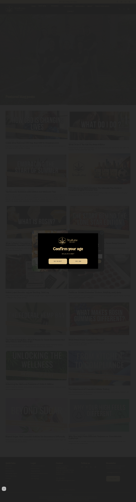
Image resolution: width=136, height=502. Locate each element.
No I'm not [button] (58, 261)
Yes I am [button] (78, 261)
